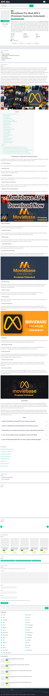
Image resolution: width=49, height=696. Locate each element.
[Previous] (1, 526)
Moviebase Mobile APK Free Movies (7, 560)
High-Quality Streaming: (7, 138)
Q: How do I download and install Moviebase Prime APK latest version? (15, 148)
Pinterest (29, 43)
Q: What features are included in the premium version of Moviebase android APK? (17, 150)
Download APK (6, 21)
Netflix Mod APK (4, 461)
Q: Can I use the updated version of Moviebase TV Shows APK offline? (15, 151)
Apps (18, 11)
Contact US (33, 694)
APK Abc (27, 83)
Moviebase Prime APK (36, 560)
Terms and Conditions (22, 694)
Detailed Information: (6, 124)
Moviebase (13, 34)
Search (46, 608)
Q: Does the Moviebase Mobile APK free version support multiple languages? (16, 153)
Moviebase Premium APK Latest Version (23, 560)
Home (15, 11)
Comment (3, 570)
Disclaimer (8, 694)
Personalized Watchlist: (7, 118)
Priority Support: (6, 133)
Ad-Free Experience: (6, 115)
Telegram (36, 43)
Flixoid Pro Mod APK (5, 463)
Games (4, 694)
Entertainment (17, 19)
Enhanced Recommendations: (8, 129)
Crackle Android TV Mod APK (6, 451)
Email (2, 590)
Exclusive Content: (6, 132)
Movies (22, 19)
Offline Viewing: (5, 126)
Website (2, 595)
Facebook (14, 43)
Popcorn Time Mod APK (5, 456)
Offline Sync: (5, 136)
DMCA (17, 694)
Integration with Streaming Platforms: (9, 121)
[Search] (31, 5)
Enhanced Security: (6, 139)
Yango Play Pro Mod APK (6, 454)
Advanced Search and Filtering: (8, 120)
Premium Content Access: (7, 141)
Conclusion (3, 144)
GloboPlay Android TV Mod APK (7, 449)
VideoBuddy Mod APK (5, 458)
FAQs (2, 145)
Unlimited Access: (6, 117)
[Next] (47, 526)
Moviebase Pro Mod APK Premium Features (9, 114)
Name (2, 585)
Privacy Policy (12, 694)
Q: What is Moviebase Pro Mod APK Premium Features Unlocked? (14, 147)
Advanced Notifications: (7, 135)
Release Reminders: (6, 123)
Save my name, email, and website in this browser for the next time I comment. (16, 600)
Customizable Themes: (7, 127)
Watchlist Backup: (6, 130)
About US (28, 694)
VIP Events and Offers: (7, 142)
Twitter (21, 43)
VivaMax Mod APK (4, 466)
